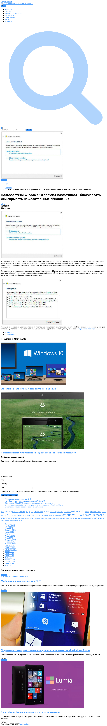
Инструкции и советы (13, 14)
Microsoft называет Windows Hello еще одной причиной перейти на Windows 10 (38, 453)
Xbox (32, 518)
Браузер (37, 518)
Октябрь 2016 (10, 530)
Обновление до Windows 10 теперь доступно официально (28, 389)
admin (3, 204)
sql (5, 515)
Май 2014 (8, 566)
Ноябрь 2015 (10, 546)
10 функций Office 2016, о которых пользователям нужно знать (29, 503)
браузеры (48, 518)
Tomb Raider (41, 515)
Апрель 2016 (10, 536)
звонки (63, 518)
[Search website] (55, 124)
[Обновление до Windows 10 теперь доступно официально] (33, 385)
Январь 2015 (10, 562)
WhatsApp (52, 515)
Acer (2, 512)
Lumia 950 (60, 512)
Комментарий (7, 476)
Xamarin (27, 518)
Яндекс (42, 518)
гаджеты (58, 518)
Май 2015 (8, 558)
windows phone (9, 518)
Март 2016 (9, 538)
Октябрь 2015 (10, 548)
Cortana (22, 512)
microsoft (78, 511)
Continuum (15, 512)
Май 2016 (8, 534)
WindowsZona (24, 724)
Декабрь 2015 (10, 544)
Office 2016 (97, 512)
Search (3, 130)
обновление (10, 334)
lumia (46, 511)
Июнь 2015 (9, 556)
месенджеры (85, 518)
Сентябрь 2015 (11, 550)
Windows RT (21, 518)
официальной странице (85, 329)
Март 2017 (9, 528)
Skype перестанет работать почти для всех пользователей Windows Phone (34, 505)
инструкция (75, 518)
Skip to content (6, 2)
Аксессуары (9, 16)
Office (92, 512)
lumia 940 (53, 512)
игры (67, 518)
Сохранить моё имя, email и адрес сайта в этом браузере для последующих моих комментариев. (41, 492)
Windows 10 (9, 333)
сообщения (19, 520)
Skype (2, 515)
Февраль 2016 (10, 540)
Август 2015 (9, 552)
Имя (3, 480)
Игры (7, 19)
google (33, 512)
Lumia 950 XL (67, 512)
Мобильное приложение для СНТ (18, 499)
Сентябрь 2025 (11, 524)
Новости (8, 10)
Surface (10, 515)
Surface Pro (34, 515)
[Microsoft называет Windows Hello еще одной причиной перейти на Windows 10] (42, 449)
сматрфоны (12, 520)
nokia (87, 512)
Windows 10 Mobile (92, 515)
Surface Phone (26, 515)
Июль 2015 (9, 554)
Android (8, 511)
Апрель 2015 (10, 560)
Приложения (10, 17)
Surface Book (18, 515)
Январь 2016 (10, 542)
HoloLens (39, 512)
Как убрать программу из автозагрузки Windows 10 (25, 501)
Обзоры (8, 12)
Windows (8, 21)
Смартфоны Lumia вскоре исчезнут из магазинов (24, 507)
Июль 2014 (9, 564)
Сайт (2, 488)
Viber (46, 515)
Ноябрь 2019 (10, 526)
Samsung (104, 512)
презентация (4, 520)
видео (53, 518)
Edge (28, 511)
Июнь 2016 (9, 532)
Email (3, 484)
